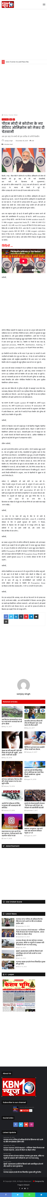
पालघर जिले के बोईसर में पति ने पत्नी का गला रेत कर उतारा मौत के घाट (25, 62)
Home (5, 115)
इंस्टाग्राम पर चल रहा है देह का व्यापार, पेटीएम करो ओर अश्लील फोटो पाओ (12, 833)
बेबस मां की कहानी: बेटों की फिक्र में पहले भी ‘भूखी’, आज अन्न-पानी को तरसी (12, 752)
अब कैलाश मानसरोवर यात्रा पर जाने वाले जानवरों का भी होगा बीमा (12, 721)
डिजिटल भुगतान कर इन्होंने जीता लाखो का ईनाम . (34, 748)
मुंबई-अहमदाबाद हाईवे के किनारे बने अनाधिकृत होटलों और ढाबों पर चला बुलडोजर (29, 953)
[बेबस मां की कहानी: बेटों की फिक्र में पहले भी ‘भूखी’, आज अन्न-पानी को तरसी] (12, 739)
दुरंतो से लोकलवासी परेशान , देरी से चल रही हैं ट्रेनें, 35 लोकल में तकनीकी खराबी (34, 805)
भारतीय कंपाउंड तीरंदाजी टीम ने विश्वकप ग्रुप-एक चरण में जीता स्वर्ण (33, 723)
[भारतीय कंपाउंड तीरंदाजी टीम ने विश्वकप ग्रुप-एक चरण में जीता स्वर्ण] (34, 712)
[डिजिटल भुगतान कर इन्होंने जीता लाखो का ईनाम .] (34, 738)
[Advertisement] (23, 34)
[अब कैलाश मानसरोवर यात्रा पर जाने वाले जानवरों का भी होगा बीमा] (12, 711)
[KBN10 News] (8, 4)
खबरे (11, 119)
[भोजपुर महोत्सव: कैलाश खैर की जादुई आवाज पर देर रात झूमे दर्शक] (12, 769)
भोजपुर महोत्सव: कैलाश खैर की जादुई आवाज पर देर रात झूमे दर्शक (12, 781)
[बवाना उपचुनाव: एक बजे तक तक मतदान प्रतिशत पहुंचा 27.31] (34, 820)
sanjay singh (9, 140)
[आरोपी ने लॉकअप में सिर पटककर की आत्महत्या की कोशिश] (12, 795)
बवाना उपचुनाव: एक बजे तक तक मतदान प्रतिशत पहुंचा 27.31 (33, 830)
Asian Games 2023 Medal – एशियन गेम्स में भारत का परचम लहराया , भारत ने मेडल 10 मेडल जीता (30, 932)
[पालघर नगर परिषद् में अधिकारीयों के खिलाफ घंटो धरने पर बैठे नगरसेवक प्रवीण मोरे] (8, 922)
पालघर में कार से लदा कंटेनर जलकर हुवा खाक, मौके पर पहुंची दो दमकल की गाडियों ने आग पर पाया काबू (30, 942)
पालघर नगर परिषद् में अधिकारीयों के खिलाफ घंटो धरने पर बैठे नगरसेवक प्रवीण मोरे (29, 921)
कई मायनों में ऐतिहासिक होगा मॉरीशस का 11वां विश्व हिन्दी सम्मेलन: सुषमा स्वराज (33, 773)
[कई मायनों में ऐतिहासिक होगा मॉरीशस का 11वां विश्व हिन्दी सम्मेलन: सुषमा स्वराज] (34, 764)
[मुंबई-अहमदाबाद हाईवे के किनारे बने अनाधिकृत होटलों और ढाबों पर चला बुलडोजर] (8, 954)
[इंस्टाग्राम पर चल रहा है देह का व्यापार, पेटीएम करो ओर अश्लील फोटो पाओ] (12, 821)
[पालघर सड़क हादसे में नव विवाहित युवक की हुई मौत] (8, 965)
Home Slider (13, 115)
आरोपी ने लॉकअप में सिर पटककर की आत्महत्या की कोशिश (11, 805)
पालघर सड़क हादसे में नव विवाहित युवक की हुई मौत (30, 963)
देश (13, 119)
